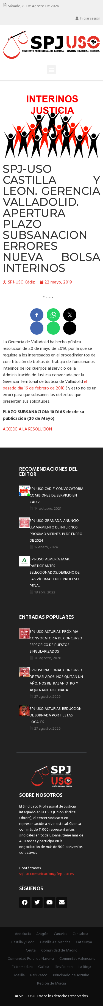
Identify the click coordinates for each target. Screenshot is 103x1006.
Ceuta (31, 950)
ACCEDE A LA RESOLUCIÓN (27, 429)
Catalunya (84, 942)
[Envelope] (61, 902)
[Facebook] (24, 902)
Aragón (42, 934)
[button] (51, 69)
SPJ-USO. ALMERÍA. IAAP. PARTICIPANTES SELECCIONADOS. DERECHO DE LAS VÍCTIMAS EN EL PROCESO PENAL (55, 572)
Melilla (19, 975)
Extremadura (22, 967)
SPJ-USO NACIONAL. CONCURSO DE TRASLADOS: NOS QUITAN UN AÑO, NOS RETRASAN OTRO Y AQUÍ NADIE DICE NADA (56, 680)
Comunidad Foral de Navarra (31, 959)
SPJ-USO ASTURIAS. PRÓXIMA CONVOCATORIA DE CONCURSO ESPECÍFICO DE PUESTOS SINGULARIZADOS (56, 642)
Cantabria (80, 934)
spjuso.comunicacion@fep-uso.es (46, 874)
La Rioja (85, 967)
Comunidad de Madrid (59, 950)
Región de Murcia (51, 983)
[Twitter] (37, 902)
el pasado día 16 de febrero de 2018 (45, 385)
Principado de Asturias (71, 975)
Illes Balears (64, 967)
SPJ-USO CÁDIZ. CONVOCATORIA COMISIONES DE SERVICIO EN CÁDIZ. (56, 495)
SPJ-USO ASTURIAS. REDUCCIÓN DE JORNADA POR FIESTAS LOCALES (56, 715)
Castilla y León (23, 942)
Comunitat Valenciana (77, 959)
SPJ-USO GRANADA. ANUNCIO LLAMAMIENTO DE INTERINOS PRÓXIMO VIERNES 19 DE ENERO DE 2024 (56, 531)
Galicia (43, 967)
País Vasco (39, 975)
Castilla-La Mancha (55, 942)
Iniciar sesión (90, 18)
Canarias (60, 934)
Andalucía (23, 934)
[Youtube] (49, 902)
